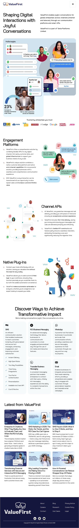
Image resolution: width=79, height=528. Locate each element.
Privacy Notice (70, 503)
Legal (67, 511)
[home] (12, 4)
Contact (43, 511)
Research (56, 507)
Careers (43, 507)
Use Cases (56, 511)
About (42, 503)
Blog (54, 503)
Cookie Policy (69, 507)
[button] (73, 4)
